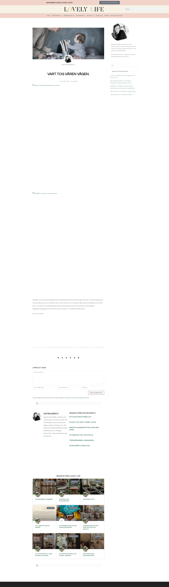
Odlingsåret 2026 (88, 499)
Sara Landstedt (39, 313)
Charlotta (112, 94)
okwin (111, 91)
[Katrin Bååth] (120, 32)
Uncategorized (74, 81)
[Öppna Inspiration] (73, 16)
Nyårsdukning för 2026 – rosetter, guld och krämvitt (91, 527)
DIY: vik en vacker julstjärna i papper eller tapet (125, 91)
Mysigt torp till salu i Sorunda (124, 83)
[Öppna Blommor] (84, 16)
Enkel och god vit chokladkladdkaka (127, 88)
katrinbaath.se (48, 436)
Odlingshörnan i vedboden (44, 499)
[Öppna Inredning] (61, 16)
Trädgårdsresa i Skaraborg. (81, 440)
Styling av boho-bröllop (80, 417)
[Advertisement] (68, 331)
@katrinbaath (47, 433)
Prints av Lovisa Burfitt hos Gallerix (124, 94)
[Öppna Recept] (93, 16)
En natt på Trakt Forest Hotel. (83, 422)
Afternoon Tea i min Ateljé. (81, 435)
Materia (70, 300)
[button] (58, 357)
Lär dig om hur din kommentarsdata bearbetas (77, 398)
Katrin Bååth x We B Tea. (79, 446)
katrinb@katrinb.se (49, 430)
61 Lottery (112, 75)
